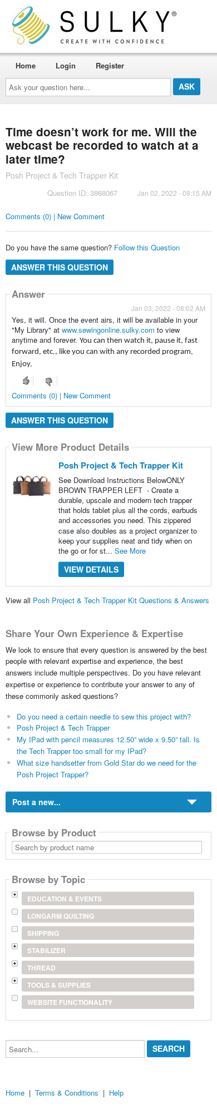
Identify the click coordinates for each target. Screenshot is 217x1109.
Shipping (43, 933)
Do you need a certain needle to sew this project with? (104, 716)
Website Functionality (69, 1002)
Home (26, 65)
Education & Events (64, 899)
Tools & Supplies (59, 985)
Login (66, 65)
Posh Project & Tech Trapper (63, 727)
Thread (41, 968)
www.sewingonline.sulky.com (108, 329)
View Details (91, 569)
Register (110, 65)
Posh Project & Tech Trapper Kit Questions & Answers (121, 600)
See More (130, 550)
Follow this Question (147, 247)
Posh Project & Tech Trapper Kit (120, 465)
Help (116, 1092)
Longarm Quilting (60, 916)
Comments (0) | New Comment (55, 216)
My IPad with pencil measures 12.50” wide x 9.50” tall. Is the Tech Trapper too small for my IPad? (108, 745)
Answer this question (59, 267)
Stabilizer (46, 950)
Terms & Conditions (66, 1092)
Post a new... (36, 801)
